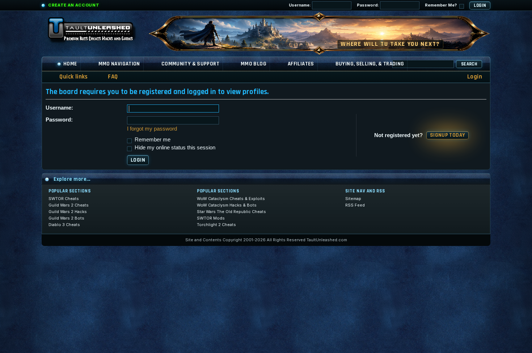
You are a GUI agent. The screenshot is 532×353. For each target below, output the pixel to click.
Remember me (151, 139)
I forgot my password (152, 129)
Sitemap (353, 198)
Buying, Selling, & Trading (369, 63)
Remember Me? (441, 5)
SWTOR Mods (211, 218)
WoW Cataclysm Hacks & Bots (227, 205)
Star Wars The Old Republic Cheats (231, 211)
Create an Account (73, 5)
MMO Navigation (119, 63)
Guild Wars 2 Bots (66, 218)
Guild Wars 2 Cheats (68, 205)
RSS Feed (355, 205)
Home (70, 63)
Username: (300, 5)
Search (469, 64)
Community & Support (190, 63)
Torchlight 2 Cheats (216, 224)
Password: (368, 5)
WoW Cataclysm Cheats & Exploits (231, 198)
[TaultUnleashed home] (96, 31)
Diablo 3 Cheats (64, 224)
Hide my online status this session (174, 147)
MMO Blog (253, 63)
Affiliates (301, 63)
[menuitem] (108, 77)
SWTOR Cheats (63, 198)
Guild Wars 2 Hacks (67, 211)
